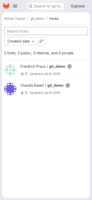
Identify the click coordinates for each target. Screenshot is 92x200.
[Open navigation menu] (15, 6)
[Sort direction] (41, 41)
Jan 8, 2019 (51, 74)
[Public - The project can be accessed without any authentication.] (69, 66)
